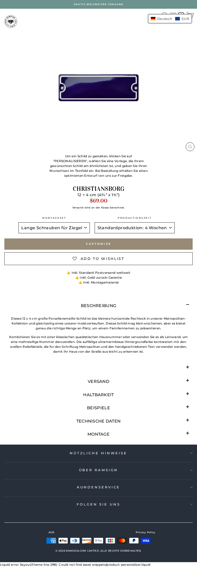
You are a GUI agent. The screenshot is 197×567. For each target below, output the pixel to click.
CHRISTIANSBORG (98, 189)
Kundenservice (98, 487)
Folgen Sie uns (98, 504)
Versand (77, 207)
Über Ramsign (98, 470)
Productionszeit (134, 217)
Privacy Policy (145, 532)
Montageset (54, 217)
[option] (98, 4)
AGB (51, 532)
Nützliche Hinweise (98, 453)
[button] (170, 18)
